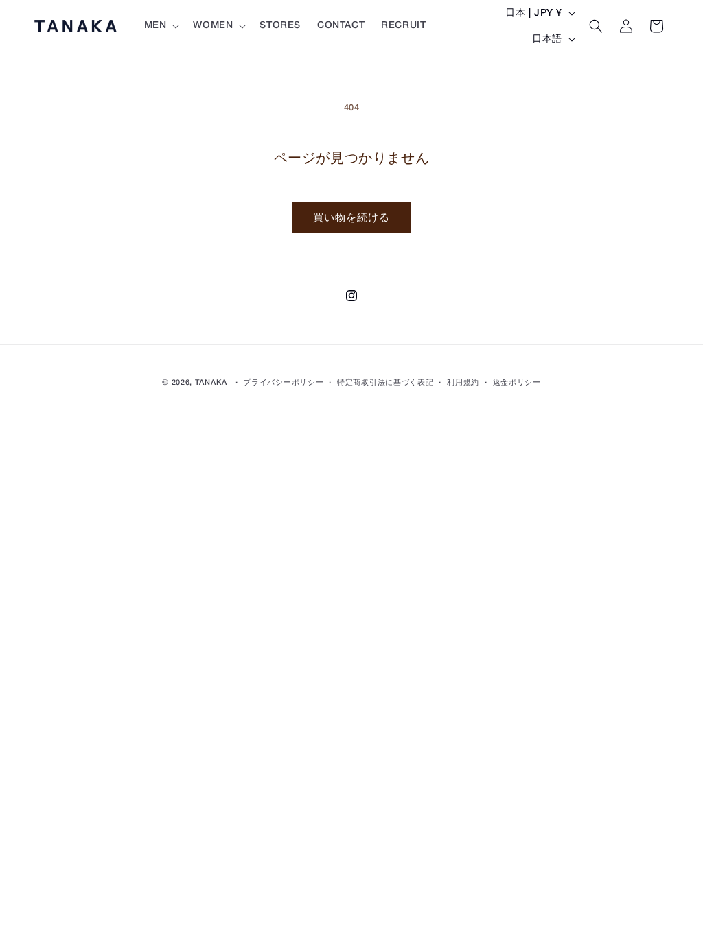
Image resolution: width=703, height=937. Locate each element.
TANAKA (211, 382)
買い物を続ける (351, 218)
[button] (160, 26)
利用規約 (463, 382)
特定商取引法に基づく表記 (385, 382)
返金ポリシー (517, 382)
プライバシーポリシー (283, 382)
